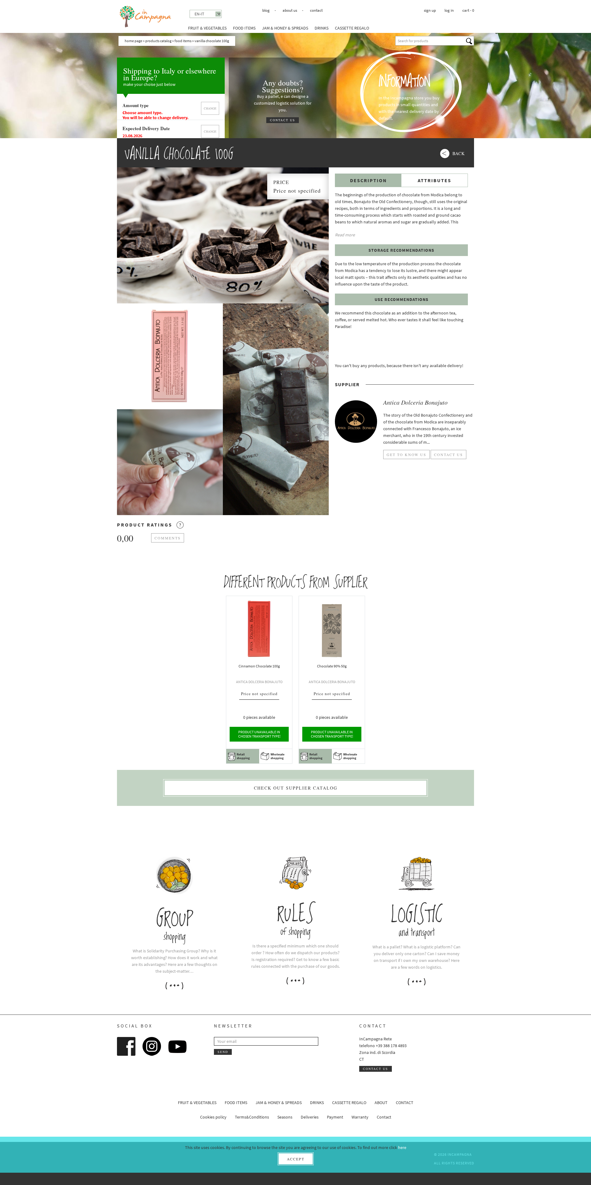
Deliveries (310, 1117)
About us (290, 10)
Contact (316, 10)
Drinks (321, 28)
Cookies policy (213, 1117)
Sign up (430, 10)
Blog (266, 10)
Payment (335, 1117)
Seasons (284, 1117)
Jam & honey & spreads (285, 28)
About (381, 1102)
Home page (133, 40)
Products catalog (158, 40)
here (402, 1147)
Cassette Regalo (352, 28)
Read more (345, 235)
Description (368, 180)
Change (210, 108)
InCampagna (145, 16)
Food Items (244, 28)
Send (223, 1052)
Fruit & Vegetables (207, 28)
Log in (449, 10)
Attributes (434, 180)
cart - (468, 10)
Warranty (360, 1117)
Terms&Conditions (252, 1117)
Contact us (282, 120)
